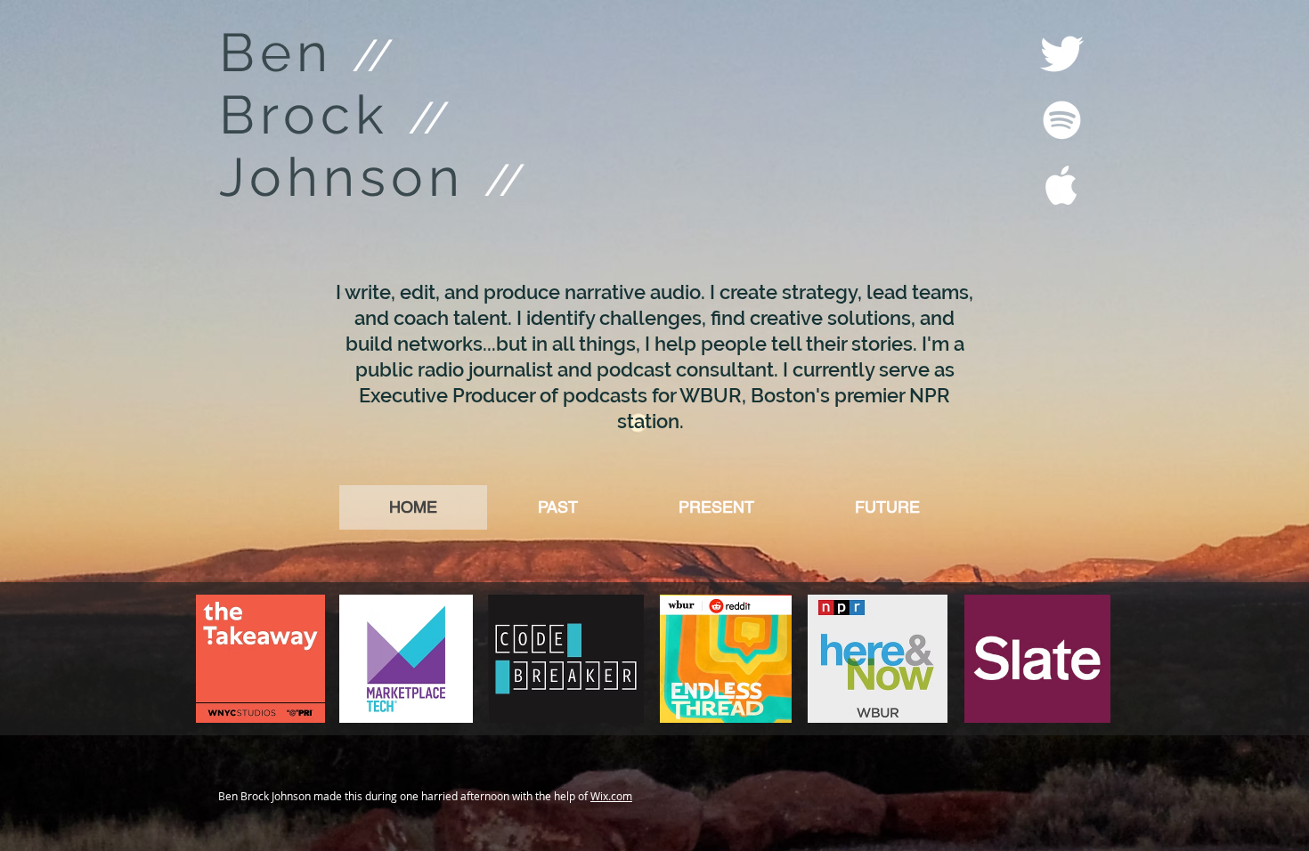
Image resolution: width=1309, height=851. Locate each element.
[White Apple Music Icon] (1062, 186)
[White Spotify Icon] (1062, 120)
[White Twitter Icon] (1062, 54)
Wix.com (611, 796)
